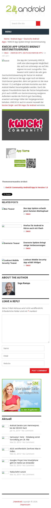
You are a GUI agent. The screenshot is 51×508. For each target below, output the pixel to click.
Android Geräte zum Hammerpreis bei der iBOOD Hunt (24, 426)
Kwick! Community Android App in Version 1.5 (26, 187)
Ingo (6, 53)
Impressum (25, 504)
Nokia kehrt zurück (18, 472)
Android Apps (16, 39)
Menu (8, 31)
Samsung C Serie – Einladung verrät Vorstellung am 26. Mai (25, 438)
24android (17, 501)
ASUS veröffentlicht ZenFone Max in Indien (25, 449)
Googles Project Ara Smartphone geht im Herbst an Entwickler (24, 461)
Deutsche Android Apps (33, 53)
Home (6, 39)
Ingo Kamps (24, 283)
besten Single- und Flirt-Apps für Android (19, 105)
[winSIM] (21, 411)
